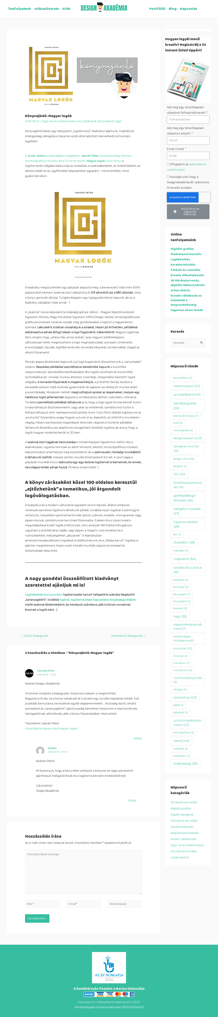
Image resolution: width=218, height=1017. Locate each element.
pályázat (180, 712)
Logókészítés (180, 259)
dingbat (179, 466)
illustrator (184, 542)
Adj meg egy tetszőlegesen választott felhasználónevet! (186, 110)
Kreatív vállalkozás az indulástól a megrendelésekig (186, 300)
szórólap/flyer (183, 732)
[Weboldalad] (124, 904)
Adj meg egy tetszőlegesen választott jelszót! (185, 130)
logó (118, 121)
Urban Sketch (180, 290)
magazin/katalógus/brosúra (187, 626)
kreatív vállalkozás (183, 839)
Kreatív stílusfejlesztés (187, 275)
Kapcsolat (188, 9)
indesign (180, 550)
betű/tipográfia (185, 405)
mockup (180, 655)
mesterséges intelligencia (183, 638)
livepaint (180, 608)
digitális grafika (181, 808)
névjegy (179, 689)
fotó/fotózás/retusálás (188, 485)
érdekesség (186, 764)
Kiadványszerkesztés (186, 254)
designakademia (187, 438)
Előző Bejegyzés (34, 635)
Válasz (138, 738)
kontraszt (180, 587)
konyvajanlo (181, 594)
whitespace (181, 755)
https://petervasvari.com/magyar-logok (51, 728)
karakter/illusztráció (188, 570)
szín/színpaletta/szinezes (187, 723)
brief (177, 422)
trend (181, 741)
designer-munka (186, 448)
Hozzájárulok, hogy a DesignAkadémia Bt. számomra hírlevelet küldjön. (188, 182)
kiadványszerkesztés (185, 833)
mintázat (182, 648)
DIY (179, 474)
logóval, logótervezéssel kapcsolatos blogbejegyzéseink (98, 599)
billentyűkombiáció (185, 415)
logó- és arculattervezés (58, 121)
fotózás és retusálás (184, 820)
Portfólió (157, 9)
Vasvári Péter (45, 670)
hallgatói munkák (187, 511)
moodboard (182, 670)
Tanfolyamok (19, 9)
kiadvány (180, 579)
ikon (177, 534)
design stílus (183, 458)
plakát (178, 705)
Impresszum (86, 1002)
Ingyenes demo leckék (187, 310)
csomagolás (183, 430)
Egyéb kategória (182, 814)
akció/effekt (182, 377)
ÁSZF (136, 1002)
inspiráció (185, 559)
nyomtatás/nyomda (187, 680)
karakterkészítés (182, 826)
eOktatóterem (46, 9)
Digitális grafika (182, 249)
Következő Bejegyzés (128, 635)
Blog (173, 9)
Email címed (175, 149)
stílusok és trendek (184, 851)
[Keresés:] (188, 342)
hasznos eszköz (186, 524)
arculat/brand (86, 121)
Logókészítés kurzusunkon (44, 594)
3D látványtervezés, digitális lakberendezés (188, 283)
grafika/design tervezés (185, 498)
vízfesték (180, 748)
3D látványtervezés (184, 802)
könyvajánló (105, 121)
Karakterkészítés (183, 264)
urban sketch (180, 857)
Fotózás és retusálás (185, 270)
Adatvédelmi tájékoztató (114, 1002)
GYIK (66, 9)
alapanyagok (187, 386)
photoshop (185, 697)
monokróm (181, 663)
